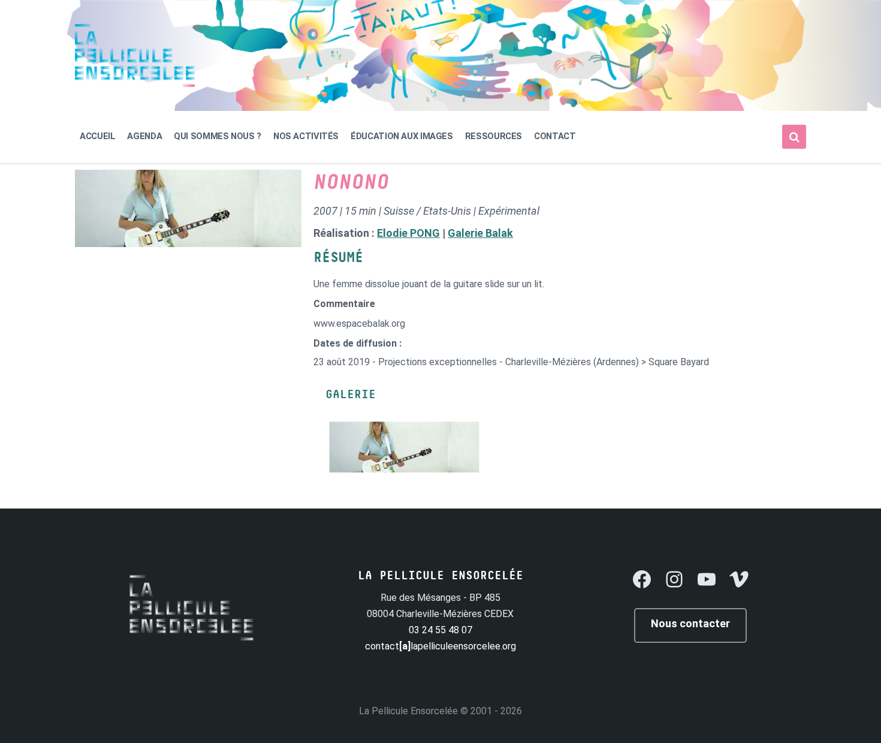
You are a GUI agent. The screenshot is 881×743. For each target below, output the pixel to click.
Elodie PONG (408, 233)
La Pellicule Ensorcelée (408, 711)
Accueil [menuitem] (97, 136)
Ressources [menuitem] (493, 136)
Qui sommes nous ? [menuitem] (217, 136)
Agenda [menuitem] (144, 136)
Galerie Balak (480, 233)
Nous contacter (690, 623)
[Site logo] (135, 83)
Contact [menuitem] (554, 136)
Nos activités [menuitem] (306, 136)
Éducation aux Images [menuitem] (402, 136)
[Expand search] (794, 137)
